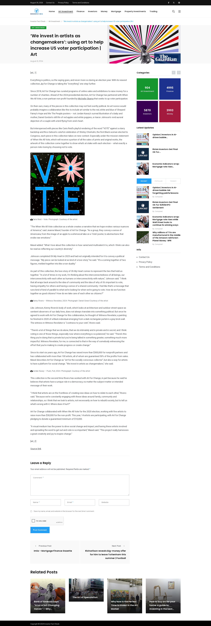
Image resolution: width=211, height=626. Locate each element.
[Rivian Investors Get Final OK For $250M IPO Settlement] (143, 154)
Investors (92, 11)
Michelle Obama (86, 98)
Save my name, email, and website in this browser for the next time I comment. (64, 511)
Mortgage (116, 11)
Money (104, 11)
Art (42, 83)
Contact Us (50, 3)
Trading (153, 11)
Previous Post (45, 546)
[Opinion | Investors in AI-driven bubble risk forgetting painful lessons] (143, 139)
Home (52, 11)
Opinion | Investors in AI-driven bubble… (165, 136)
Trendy (173, 181)
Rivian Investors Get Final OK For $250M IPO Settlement (165, 205)
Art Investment (65, 11)
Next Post (116, 546)
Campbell (159, 197)
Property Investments (135, 11)
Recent (144, 181)
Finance (80, 11)
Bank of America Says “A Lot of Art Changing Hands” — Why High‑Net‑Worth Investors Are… (46, 609)
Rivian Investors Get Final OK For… (165, 150)
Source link (35, 448)
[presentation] (173, 72)
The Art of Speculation (85, 597)
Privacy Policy (63, 3)
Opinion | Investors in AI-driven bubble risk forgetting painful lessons (165, 190)
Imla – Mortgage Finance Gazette (53, 550)
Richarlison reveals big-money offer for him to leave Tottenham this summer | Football (105, 554)
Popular (159, 181)
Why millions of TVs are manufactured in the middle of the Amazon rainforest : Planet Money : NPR (166, 236)
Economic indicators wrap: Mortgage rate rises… (166, 165)
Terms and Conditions (80, 3)
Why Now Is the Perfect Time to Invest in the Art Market (124, 605)
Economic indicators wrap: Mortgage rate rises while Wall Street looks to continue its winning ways (166, 220)
